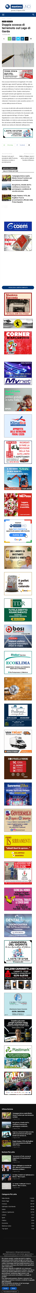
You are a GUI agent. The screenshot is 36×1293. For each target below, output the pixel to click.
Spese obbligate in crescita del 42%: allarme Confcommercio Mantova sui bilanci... (22, 1167)
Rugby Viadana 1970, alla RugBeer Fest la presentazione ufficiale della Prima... (23, 1143)
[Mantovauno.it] (18, 6)
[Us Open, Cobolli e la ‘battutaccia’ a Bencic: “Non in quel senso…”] (6, 1177)
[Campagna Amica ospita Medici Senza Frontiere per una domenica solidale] (6, 178)
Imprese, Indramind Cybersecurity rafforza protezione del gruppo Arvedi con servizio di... (23, 1133)
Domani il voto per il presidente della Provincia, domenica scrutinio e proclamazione (10, 159)
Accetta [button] (5, 1288)
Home (3, 18)
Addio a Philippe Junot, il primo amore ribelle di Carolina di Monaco (26, 158)
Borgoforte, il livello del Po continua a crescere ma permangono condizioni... (21, 1124)
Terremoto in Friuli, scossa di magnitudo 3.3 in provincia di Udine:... (22, 1158)
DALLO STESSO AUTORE (10, 171)
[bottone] (18, 287)
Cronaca (9, 18)
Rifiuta (13, 1288)
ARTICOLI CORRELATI (9, 168)
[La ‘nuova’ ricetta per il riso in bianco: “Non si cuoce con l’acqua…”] (6, 1186)
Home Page (9, 21)
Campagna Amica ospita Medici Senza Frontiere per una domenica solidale (22, 178)
